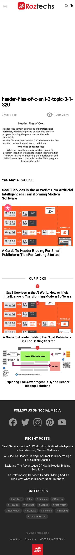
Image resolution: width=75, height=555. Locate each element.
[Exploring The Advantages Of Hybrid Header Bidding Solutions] (37, 362)
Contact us (30, 539)
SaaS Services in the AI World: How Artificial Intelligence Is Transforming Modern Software (37, 194)
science (47, 510)
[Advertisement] (37, 51)
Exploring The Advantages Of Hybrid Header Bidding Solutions (38, 384)
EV (30, 499)
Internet (30, 504)
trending (63, 510)
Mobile (44, 504)
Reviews (31, 510)
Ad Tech (17, 499)
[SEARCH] (66, 6)
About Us (15, 539)
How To (14, 504)
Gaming (58, 499)
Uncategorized (38, 516)
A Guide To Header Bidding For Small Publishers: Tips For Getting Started (31, 252)
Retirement (14, 510)
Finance (43, 499)
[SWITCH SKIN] (71, 6)
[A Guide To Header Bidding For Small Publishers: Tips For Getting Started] (37, 226)
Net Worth (60, 504)
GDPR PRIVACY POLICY (52, 539)
